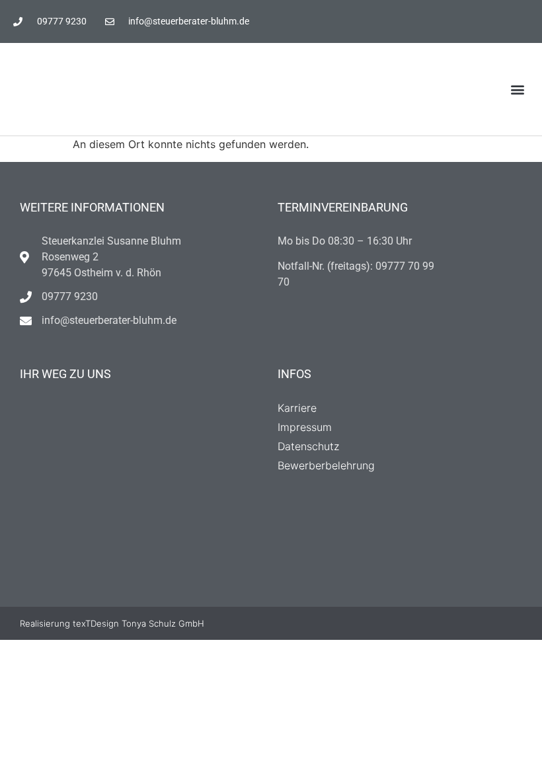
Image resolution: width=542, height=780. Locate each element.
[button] (518, 89)
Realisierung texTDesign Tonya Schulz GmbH (112, 623)
